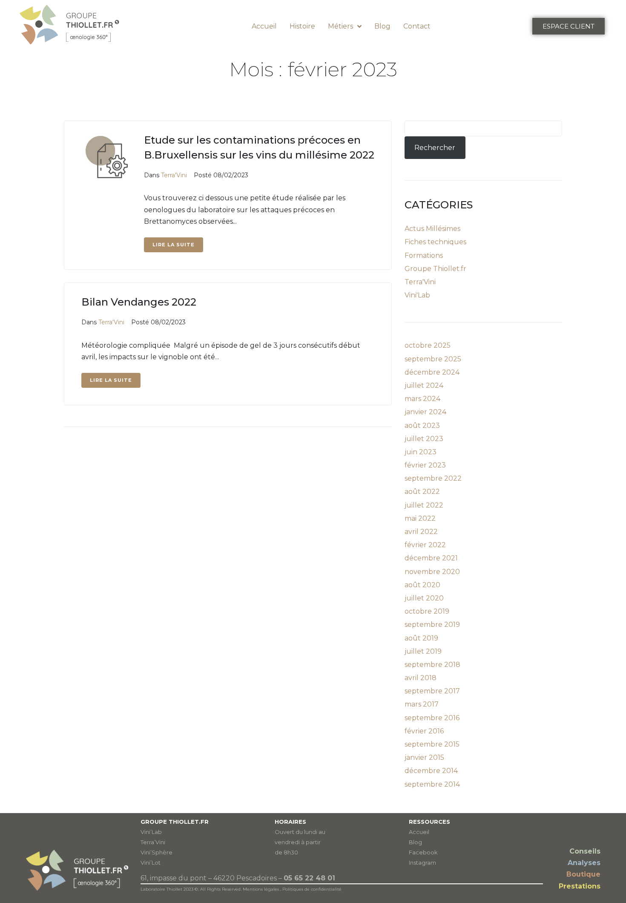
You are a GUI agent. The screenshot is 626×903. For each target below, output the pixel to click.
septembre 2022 (433, 478)
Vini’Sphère (156, 852)
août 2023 (422, 425)
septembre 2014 (432, 784)
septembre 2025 (433, 359)
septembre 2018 (432, 665)
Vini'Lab (417, 295)
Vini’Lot (151, 862)
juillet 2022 (424, 505)
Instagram (422, 862)
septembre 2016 (432, 718)
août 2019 (421, 638)
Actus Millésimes (432, 229)
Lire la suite (173, 245)
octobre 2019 (427, 611)
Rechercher (434, 148)
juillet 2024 (424, 385)
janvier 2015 (424, 757)
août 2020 (422, 585)
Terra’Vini (153, 842)
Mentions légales (261, 889)
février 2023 (425, 465)
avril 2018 (420, 678)
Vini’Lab (151, 831)
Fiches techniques (435, 242)
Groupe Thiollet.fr (435, 269)
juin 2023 (420, 452)
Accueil (419, 831)
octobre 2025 (428, 345)
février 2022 (425, 545)
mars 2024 (422, 399)
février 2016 (424, 731)
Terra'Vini (174, 175)
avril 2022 (421, 532)
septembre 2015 (432, 744)
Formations (424, 255)
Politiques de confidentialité (312, 889)
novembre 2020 (432, 572)
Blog (415, 842)
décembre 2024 (432, 372)
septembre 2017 (432, 691)
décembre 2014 (431, 771)
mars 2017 (422, 704)
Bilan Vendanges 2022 (138, 302)
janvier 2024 (425, 412)
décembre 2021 (431, 558)
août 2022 (422, 492)
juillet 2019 (423, 651)
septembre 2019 (432, 624)
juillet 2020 (424, 598)
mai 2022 (420, 518)
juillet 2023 (424, 439)
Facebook (423, 852)
